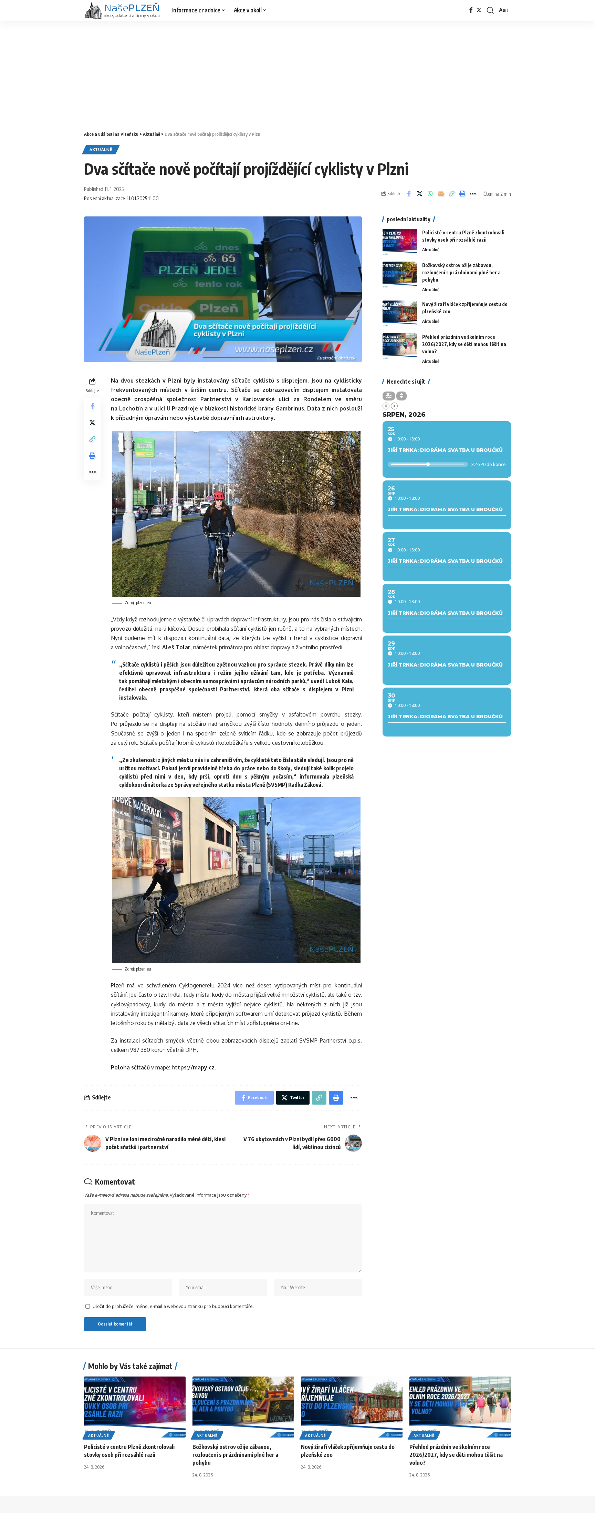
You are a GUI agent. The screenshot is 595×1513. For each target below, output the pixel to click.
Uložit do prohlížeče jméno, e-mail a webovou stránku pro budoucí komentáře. (173, 1306)
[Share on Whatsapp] (430, 193)
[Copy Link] (451, 193)
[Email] (441, 193)
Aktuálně (101, 149)
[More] (473, 193)
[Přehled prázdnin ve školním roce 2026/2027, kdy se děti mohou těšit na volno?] (400, 346)
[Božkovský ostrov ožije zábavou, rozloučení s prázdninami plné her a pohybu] (400, 274)
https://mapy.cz (193, 1067)
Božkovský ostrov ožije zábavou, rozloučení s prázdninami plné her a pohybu (461, 272)
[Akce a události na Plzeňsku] (122, 10)
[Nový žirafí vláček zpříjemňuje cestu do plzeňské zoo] (400, 313)
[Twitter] (478, 10)
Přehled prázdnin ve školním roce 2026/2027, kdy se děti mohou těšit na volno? (464, 344)
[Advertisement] (297, 72)
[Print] (462, 193)
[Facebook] (471, 10)
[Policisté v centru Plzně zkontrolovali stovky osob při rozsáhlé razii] (400, 242)
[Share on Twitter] (419, 193)
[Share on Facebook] (409, 193)
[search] (490, 10)
